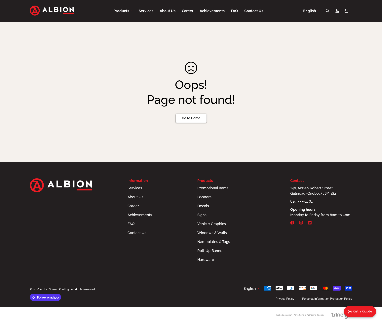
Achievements (212, 11)
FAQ (234, 11)
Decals (203, 206)
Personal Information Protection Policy (327, 298)
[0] (346, 10)
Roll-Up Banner (210, 251)
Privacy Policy (285, 298)
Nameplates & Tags (213, 242)
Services (146, 11)
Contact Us (253, 11)
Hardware (205, 260)
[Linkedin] (310, 223)
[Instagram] (301, 223)
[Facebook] (292, 223)
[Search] (327, 10)
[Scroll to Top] (374, 301)
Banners (204, 197)
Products (121, 11)
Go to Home (191, 118)
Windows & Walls (212, 233)
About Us (167, 11)
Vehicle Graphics (211, 224)
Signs (202, 215)
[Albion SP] (52, 11)
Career (187, 11)
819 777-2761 (301, 201)
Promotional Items (212, 188)
